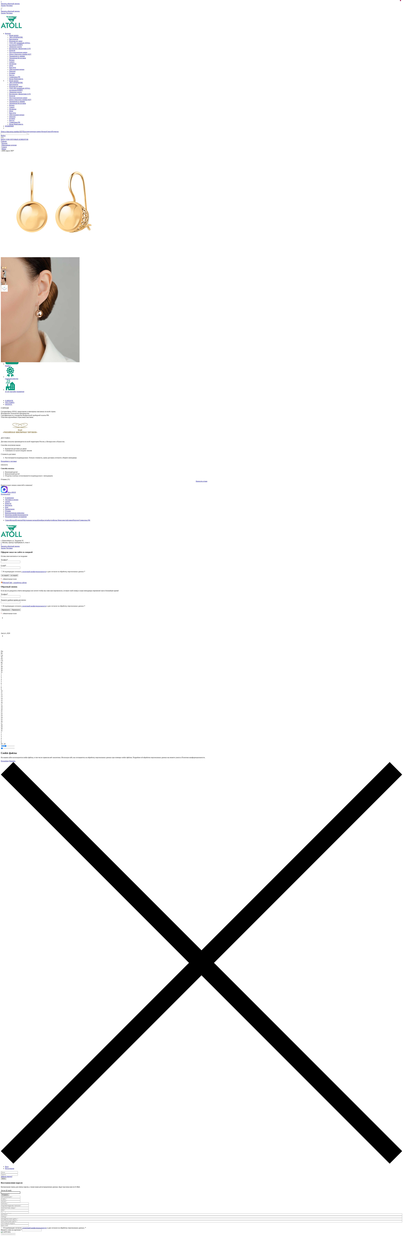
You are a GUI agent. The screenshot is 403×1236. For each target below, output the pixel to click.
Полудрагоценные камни (18, 52)
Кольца (11, 60)
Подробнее (5, 761)
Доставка (9, 5)
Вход (7, 1167)
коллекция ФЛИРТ (16, 45)
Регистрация (9, 1168)
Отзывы (8, 511)
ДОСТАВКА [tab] (9, 402)
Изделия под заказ (15, 41)
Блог (6, 507)
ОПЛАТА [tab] (8, 404)
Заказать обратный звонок (10, 4)
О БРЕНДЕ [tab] (9, 400)
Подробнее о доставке (9, 461)
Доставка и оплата (11, 500)
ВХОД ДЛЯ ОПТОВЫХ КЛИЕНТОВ (14, 139)
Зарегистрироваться (8, 1234)
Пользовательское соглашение (16, 517)
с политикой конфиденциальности (33, 571)
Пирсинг (12, 71)
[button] (4, 266)
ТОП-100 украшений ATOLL (19, 43)
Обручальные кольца (16, 69)
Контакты (8, 505)
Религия (12, 50)
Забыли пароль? (6, 1176)
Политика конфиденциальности (16, 515)
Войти (3, 136)
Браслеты (12, 67)
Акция (3, 5)
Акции (7, 501)
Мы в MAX (12, 492)
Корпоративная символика (14, 513)
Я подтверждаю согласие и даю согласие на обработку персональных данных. (44, 571)
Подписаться (5, 494)
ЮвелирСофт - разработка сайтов (15, 583)
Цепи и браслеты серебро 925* (20, 54)
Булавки (12, 73)
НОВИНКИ (9, 126)
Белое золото (13, 35)
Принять (12, 761)
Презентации (9, 509)
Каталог (8, 33)
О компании (9, 498)
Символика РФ (14, 77)
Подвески (12, 64)
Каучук (11, 75)
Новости (8, 503)
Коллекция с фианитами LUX (20, 48)
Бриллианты (13, 39)
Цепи (11, 65)
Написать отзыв (201, 481)
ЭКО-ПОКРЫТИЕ (16, 37)
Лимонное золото (15, 47)
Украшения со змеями (17, 56)
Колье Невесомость (16, 79)
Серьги (11, 62)
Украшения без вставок (17, 58)
